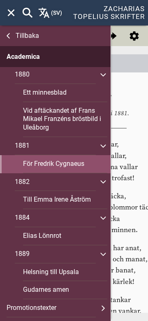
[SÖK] (27, 13)
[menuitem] (11, 13)
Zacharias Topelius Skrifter (109, 13)
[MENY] (11, 13)
